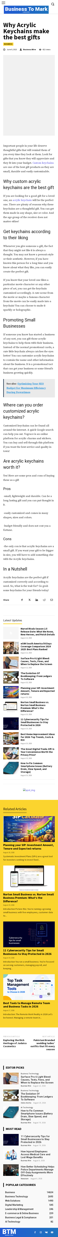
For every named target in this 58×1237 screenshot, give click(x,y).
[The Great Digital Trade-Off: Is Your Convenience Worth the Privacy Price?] (11, 753)
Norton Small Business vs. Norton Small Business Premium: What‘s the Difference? (35, 706)
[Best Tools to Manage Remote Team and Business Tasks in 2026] (29, 987)
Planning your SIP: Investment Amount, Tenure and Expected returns (38, 690)
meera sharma (26, 1103)
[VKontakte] (46, 1232)
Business (8, 44)
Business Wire (29, 49)
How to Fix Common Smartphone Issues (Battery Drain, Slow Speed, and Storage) (36, 767)
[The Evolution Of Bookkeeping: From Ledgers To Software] (11, 677)
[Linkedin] (37, 600)
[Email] (51, 600)
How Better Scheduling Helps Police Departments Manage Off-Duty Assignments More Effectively (37, 1171)
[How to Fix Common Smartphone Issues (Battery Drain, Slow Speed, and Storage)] (11, 768)
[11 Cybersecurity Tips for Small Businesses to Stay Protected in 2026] (11, 723)
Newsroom (25, 1178)
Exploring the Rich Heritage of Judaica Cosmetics (15, 1043)
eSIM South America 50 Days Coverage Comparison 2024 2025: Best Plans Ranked (36, 646)
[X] (29, 600)
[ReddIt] (44, 600)
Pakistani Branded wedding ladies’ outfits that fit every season (42, 1044)
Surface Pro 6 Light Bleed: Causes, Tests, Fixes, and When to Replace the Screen (36, 661)
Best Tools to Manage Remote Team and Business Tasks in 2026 (26, 1004)
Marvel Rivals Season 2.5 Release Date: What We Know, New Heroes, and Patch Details (38, 631)
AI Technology (27, 1107)
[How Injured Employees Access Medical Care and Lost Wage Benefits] (11, 1155)
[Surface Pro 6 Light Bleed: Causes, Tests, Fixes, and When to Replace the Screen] (11, 662)
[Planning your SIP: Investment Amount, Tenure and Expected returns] (11, 692)
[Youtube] (52, 1232)
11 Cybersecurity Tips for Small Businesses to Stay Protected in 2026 (35, 722)
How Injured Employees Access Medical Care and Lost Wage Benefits (35, 1154)
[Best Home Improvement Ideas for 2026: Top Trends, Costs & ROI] (11, 738)
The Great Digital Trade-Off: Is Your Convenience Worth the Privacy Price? (37, 751)
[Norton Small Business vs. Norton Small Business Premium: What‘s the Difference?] (11, 707)
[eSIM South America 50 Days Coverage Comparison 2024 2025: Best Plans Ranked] (11, 648)
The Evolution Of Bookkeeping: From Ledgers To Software (36, 676)
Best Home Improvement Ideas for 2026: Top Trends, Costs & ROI (38, 737)
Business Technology (30, 1073)
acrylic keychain (22, 200)
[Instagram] (41, 1232)
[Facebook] (22, 600)
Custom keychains (43, 163)
